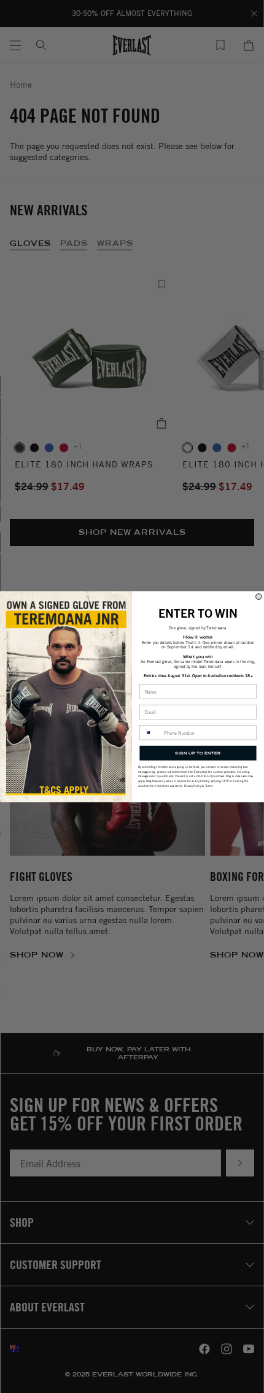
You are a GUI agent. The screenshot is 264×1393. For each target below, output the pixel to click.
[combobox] (150, 732)
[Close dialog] (259, 596)
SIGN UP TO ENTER (197, 752)
